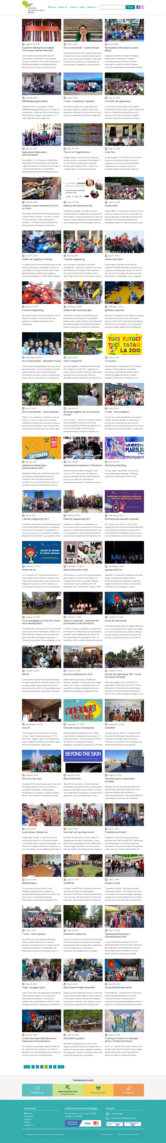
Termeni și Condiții (107, 1134)
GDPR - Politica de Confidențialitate (128, 1134)
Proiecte (73, 7)
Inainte (61, 1067)
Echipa (82, 7)
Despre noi (62, 7)
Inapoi (27, 1067)
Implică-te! (91, 7)
